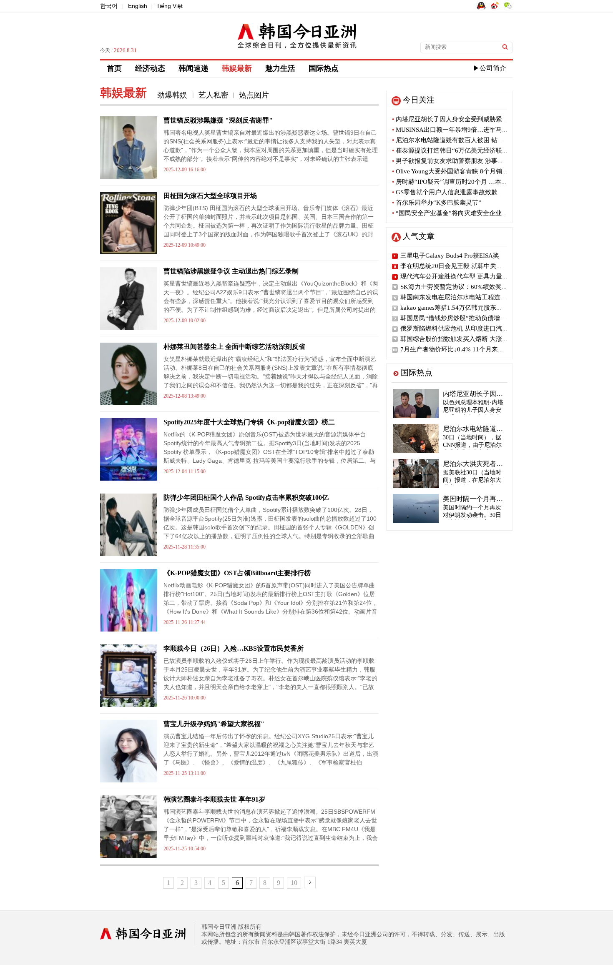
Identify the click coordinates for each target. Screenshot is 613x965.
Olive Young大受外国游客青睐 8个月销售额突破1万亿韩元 (473, 171)
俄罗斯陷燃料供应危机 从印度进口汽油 (454, 328)
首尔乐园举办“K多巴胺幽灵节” (436, 202)
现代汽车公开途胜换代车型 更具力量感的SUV (463, 276)
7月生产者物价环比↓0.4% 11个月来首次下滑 (461, 349)
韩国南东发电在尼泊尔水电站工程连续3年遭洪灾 (467, 297)
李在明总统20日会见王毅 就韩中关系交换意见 (464, 266)
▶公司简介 (489, 68)
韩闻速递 (193, 68)
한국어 (109, 6)
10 (294, 882)
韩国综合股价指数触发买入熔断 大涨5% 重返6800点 (472, 339)
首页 (114, 68)
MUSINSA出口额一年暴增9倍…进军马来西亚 (456, 129)
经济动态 (150, 68)
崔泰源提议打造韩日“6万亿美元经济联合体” (455, 150)
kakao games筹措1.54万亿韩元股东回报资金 (460, 307)
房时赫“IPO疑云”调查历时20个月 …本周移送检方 (462, 181)
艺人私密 (213, 95)
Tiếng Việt (169, 6)
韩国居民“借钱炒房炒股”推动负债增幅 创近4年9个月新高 (479, 318)
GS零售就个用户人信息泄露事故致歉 (444, 192)
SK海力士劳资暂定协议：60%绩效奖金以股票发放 (469, 286)
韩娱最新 (237, 68)
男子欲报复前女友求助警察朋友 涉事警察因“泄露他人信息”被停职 (485, 161)
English (137, 6)
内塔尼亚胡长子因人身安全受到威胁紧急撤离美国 (462, 119)
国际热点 (324, 68)
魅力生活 (280, 68)
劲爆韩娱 (173, 95)
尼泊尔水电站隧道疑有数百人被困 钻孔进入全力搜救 (466, 140)
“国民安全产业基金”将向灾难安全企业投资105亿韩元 (467, 213)
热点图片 (254, 95)
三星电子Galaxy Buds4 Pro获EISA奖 (449, 255)
